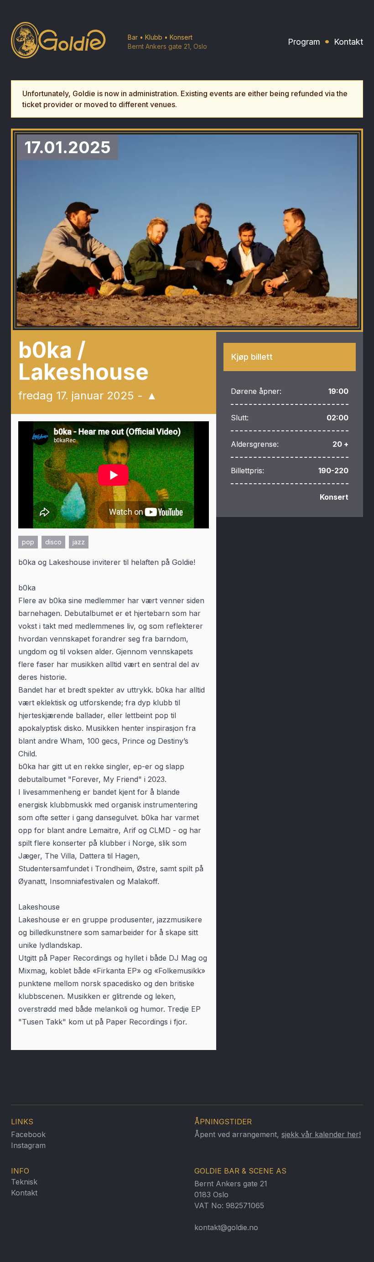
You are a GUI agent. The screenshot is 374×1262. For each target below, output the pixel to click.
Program (304, 42)
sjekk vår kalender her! (321, 1134)
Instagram (28, 1145)
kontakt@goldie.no (226, 1227)
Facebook (28, 1134)
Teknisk (24, 1181)
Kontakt (348, 42)
